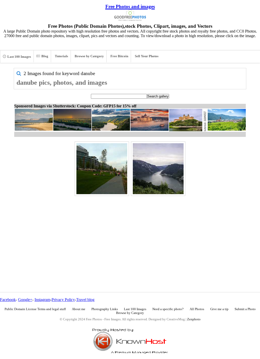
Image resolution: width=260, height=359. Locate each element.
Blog (44, 56)
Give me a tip (219, 309)
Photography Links (104, 309)
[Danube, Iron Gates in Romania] (158, 168)
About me (78, 309)
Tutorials (61, 56)
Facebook (8, 299)
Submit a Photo (245, 309)
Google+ (25, 299)
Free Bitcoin (119, 56)
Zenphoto (194, 319)
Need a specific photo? (168, 309)
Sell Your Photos (146, 56)
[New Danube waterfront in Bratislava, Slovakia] (102, 168)
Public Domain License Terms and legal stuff (35, 309)
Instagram (42, 299)
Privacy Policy (63, 299)
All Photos (197, 309)
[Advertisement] (130, 233)
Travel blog (85, 299)
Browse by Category (89, 56)
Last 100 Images (19, 57)
